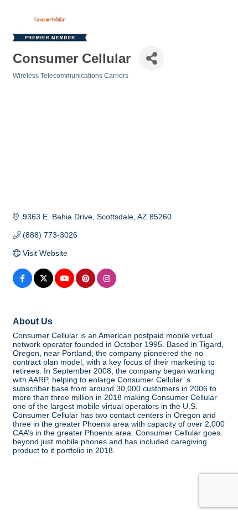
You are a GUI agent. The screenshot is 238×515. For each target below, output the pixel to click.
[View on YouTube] (64, 285)
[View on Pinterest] (85, 285)
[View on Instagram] (106, 285)
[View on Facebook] (22, 285)
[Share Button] (151, 58)
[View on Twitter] (43, 285)
